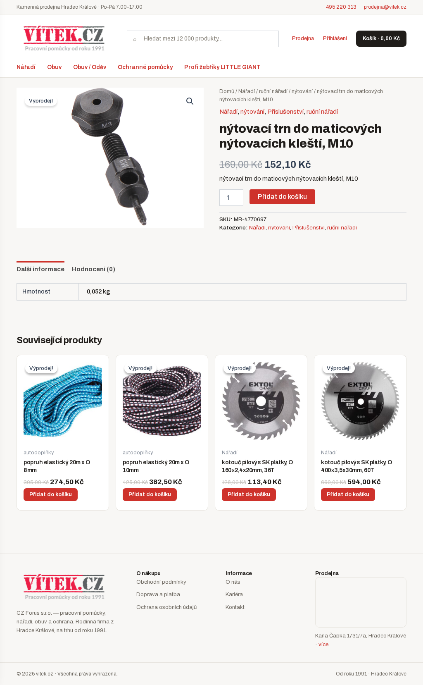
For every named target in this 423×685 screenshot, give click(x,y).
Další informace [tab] (40, 269)
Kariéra (234, 594)
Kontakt (235, 607)
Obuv (54, 67)
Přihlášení (335, 38)
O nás (233, 582)
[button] (190, 101)
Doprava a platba (158, 594)
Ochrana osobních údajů (166, 607)
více (323, 644)
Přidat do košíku (282, 196)
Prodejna (303, 38)
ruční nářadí (273, 91)
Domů (226, 91)
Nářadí (26, 67)
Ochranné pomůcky (145, 67)
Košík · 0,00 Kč (381, 38)
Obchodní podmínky (161, 582)
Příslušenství (285, 111)
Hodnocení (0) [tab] (93, 269)
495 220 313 (341, 7)
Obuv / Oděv (89, 67)
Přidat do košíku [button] (50, 494)
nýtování (302, 91)
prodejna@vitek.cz (385, 7)
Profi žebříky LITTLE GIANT (222, 67)
